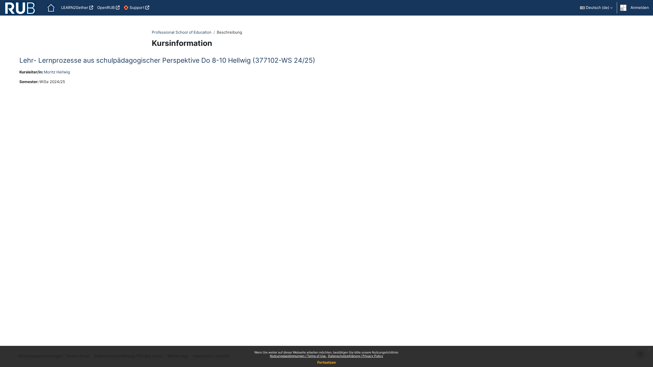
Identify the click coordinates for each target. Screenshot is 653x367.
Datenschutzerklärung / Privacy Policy (355, 356)
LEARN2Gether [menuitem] (74, 7)
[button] (596, 8)
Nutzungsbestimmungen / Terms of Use (298, 356)
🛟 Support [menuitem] (134, 7)
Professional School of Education (181, 32)
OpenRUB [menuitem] (106, 7)
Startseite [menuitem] (51, 8)
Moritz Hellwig (57, 72)
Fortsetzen (326, 362)
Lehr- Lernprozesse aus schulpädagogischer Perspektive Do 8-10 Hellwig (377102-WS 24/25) (167, 60)
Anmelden (640, 7)
